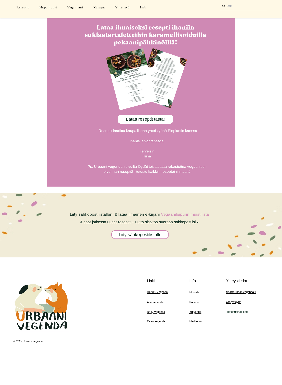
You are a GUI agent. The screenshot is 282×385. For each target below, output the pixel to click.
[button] (22, 7)
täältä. (186, 172)
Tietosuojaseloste (237, 311)
